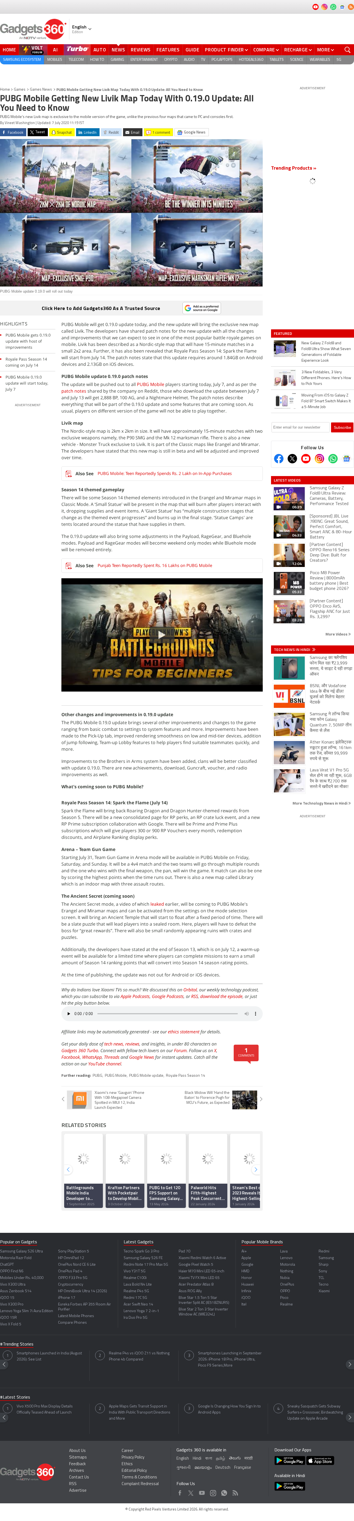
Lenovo (286, 1258)
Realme (286, 1304)
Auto (99, 49)
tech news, (114, 1044)
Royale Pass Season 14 (185, 1076)
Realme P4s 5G (136, 1291)
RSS (194, 996)
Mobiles (54, 60)
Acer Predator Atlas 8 (196, 1285)
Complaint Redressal (140, 1484)
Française (242, 1468)
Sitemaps (78, 1458)
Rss (235, 1491)
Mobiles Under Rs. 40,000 (21, 1278)
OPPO (285, 1291)
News (118, 49)
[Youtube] (306, 458)
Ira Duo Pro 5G (135, 1318)
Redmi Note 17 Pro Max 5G (146, 1265)
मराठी (248, 1459)
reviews (132, 1044)
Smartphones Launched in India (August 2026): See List (49, 1356)
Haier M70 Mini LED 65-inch (201, 1271)
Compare (264, 49)
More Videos (337, 634)
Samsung (326, 1258)
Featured (283, 333)
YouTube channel (104, 1064)
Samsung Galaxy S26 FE (143, 1258)
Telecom (76, 60)
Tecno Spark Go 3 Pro (141, 1251)
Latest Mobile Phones (76, 1316)
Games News (41, 90)
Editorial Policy (134, 1471)
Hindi (197, 1459)
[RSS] (351, 7)
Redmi (324, 1251)
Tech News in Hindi (292, 649)
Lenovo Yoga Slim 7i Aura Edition (26, 1311)
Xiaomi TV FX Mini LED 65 (199, 1278)
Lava (284, 1251)
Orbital (190, 990)
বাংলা (208, 1459)
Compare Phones (72, 1323)
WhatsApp (92, 1057)
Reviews (141, 49)
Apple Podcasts (135, 996)
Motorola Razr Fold (16, 1258)
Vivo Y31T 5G (134, 1271)
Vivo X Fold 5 (10, 1324)
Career (127, 1451)
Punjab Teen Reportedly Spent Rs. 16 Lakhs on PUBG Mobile (155, 565)
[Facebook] (278, 458)
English (182, 1459)
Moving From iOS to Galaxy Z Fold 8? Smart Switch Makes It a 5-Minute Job (326, 401)
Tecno (324, 1285)
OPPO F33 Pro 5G (72, 1278)
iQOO (246, 1298)
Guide (192, 49)
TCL (321, 1278)
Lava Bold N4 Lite (138, 1285)
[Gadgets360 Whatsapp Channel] (333, 458)
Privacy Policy (133, 1458)
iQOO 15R (8, 1318)
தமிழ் (220, 1459)
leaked (157, 904)
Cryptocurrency (70, 1285)
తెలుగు (235, 1458)
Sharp (324, 1265)
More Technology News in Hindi (320, 803)
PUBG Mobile (150, 384)
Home (9, 49)
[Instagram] (319, 458)
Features (168, 49)
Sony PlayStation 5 (73, 1251)
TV (203, 60)
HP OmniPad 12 (71, 1258)
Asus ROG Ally (190, 1291)
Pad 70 (184, 1251)
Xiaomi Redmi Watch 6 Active (202, 1258)
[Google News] (346, 458)
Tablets (277, 60)
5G (339, 60)
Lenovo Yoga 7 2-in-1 (141, 1311)
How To (97, 60)
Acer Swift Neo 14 (138, 1304)
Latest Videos (287, 480)
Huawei (247, 1285)
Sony (323, 1271)
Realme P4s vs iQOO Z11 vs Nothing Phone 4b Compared (139, 1356)
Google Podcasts (168, 996)
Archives (76, 1471)
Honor (246, 1278)
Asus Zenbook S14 (16, 1291)
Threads (111, 1057)
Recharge (296, 49)
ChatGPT (7, 1265)
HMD (245, 1271)
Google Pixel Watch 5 (196, 1265)
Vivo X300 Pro (12, 1304)
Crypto (171, 60)
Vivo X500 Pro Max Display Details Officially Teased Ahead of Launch (45, 1409)
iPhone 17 (66, 1298)
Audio (189, 60)
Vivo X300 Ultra (12, 1285)
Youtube (202, 1491)
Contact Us (79, 1477)
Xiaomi (324, 1291)
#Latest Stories (15, 1397)
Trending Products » (293, 168)
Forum (180, 1050)
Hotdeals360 (251, 60)
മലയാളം (203, 1468)
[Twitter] (292, 458)
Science (296, 60)
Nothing (286, 1271)
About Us (77, 1451)
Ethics (127, 1464)
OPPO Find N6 (12, 1271)
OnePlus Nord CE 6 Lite (77, 1265)
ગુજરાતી (183, 1468)
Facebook (70, 1057)
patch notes (73, 391)
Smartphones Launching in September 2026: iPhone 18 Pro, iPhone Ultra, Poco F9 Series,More (230, 1359)
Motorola (287, 1265)
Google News (141, 1057)
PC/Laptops (222, 60)
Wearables (320, 60)
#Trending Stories (16, 1344)
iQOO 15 (7, 1298)
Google (247, 1265)
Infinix (246, 1291)
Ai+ (244, 1251)
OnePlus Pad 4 (70, 1271)
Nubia (285, 1278)
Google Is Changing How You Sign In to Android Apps (229, 1409)
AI (55, 49)
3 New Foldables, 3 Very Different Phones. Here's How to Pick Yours (326, 378)
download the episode (221, 996)
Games (19, 90)
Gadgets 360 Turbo (79, 1050)
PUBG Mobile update (146, 1076)
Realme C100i (135, 1278)
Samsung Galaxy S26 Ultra (21, 1251)
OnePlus (287, 1285)
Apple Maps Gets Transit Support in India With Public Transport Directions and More (139, 1412)
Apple (246, 1258)
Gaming (117, 60)
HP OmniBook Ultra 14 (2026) (82, 1291)
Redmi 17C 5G (135, 1298)
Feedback (77, 1464)
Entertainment (144, 60)
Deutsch (222, 1468)
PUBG (97, 1076)
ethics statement (183, 1032)
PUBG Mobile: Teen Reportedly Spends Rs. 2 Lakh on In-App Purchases (165, 473)
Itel (243, 1304)
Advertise (78, 1491)
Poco (284, 1298)
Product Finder (224, 49)
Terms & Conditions (139, 1477)
